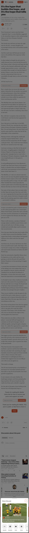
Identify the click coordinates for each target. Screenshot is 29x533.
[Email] (15, 526)
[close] (26, 501)
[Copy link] (4, 526)
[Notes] (21, 526)
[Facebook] (10, 526)
